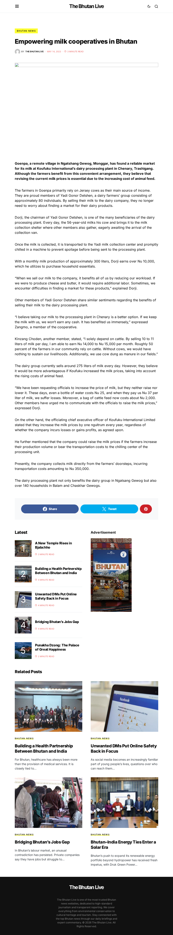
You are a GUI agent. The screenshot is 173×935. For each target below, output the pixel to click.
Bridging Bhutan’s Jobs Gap (57, 622)
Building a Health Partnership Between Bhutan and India (58, 570)
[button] (17, 6)
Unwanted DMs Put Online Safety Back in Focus (56, 596)
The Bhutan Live (86, 6)
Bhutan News (26, 31)
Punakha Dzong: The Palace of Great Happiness (57, 647)
